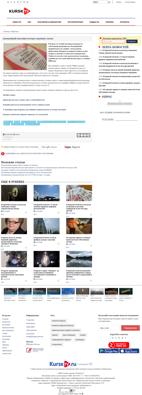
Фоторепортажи (75, 22)
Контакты (124, 22)
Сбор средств (31, 330)
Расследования (8, 330)
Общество (14, 31)
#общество (8, 122)
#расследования (69, 335)
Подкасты (94, 22)
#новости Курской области (62, 325)
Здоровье (5, 345)
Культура (6, 339)
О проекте (30, 320)
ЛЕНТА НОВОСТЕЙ (114, 47)
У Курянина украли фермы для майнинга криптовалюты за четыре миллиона (34, 110)
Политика (6, 325)
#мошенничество (32, 124)
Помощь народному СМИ (114, 38)
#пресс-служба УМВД (76, 122)
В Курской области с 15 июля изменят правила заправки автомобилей (45, 207)
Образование (7, 351)
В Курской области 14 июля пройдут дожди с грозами (45, 239)
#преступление (17, 124)
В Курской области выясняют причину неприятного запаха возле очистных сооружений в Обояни (79, 274)
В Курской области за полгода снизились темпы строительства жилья (13, 207)
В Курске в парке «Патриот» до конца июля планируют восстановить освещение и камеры (46, 274)
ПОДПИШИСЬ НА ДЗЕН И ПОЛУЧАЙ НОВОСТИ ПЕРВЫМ (28, 153)
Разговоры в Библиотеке (49, 22)
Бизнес (4, 348)
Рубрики (110, 22)
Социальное (6, 353)
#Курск (17, 122)
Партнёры (30, 327)
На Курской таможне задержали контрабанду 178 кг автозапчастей (26, 172)
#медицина (79, 340)
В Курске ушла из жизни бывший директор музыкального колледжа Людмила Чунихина (11, 241)
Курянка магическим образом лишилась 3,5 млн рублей (25, 114)
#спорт (83, 335)
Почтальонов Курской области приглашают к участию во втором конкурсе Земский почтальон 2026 (39, 168)
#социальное (57, 344)
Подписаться (130, 328)
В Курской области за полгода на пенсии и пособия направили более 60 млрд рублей (78, 208)
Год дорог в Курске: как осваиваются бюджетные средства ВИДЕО (26, 170)
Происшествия (8, 328)
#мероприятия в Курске (61, 340)
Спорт (4, 333)
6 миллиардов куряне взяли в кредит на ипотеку (19, 165)
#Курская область (28, 122)
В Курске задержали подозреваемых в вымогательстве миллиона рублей (12, 274)
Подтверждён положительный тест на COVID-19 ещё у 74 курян (25, 175)
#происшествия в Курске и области (66, 330)
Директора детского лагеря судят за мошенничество (24, 100)
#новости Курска (58, 321)
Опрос (106, 96)
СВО (29, 22)
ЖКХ (4, 342)
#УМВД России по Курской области (51, 122)
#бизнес (55, 335)
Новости (17, 22)
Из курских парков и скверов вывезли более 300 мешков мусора (78, 240)
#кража (7, 124)
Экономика (6, 336)
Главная (6, 31)
